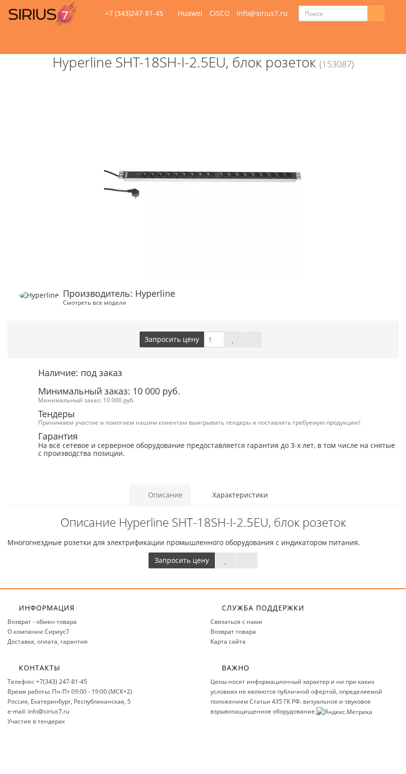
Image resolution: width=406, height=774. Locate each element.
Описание (164, 494)
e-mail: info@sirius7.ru (38, 711)
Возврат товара (233, 631)
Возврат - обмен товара (42, 621)
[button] (373, 40)
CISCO (219, 13)
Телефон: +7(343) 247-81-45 (47, 681)
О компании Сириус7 (38, 631)
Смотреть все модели (94, 302)
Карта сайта (228, 641)
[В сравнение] (252, 339)
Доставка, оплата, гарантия (47, 641)
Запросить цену (172, 339)
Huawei (190, 13)
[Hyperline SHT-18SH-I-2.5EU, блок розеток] (203, 180)
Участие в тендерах (36, 721)
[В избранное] (233, 339)
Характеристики (239, 494)
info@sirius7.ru (262, 13)
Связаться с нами (236, 621)
